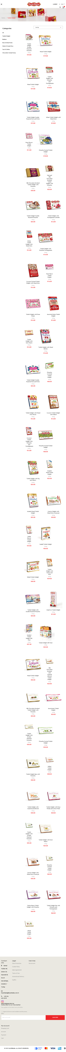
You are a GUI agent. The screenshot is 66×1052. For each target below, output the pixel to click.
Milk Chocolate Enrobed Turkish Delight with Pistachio (33, 184)
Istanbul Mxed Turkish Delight (49, 472)
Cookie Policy (16, 966)
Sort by (48, 27)
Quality (14, 979)
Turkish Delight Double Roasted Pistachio (29, 47)
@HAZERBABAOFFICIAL (7, 1003)
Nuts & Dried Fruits (7, 42)
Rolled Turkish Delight (33, 577)
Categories (6, 28)
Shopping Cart (5, 1028)
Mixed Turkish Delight (45, 51)
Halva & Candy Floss (7, 46)
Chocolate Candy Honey (9, 53)
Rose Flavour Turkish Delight (29, 144)
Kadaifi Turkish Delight (46, 544)
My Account (32, 963)
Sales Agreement (17, 970)
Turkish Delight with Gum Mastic (29, 341)
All (3, 32)
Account (3, 1031)
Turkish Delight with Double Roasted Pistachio (29, 737)
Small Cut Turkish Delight (53, 610)
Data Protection (16, 963)
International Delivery (18, 976)
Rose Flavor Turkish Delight (49, 275)
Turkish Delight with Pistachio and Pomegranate (50, 80)
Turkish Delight (6, 36)
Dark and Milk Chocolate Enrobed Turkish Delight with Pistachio (49, 180)
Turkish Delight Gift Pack (45, 642)
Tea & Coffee (6, 49)
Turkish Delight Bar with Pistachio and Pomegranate (53, 907)
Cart (2, 1038)
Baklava (4, 39)
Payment (3, 1035)
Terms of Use (16, 973)
